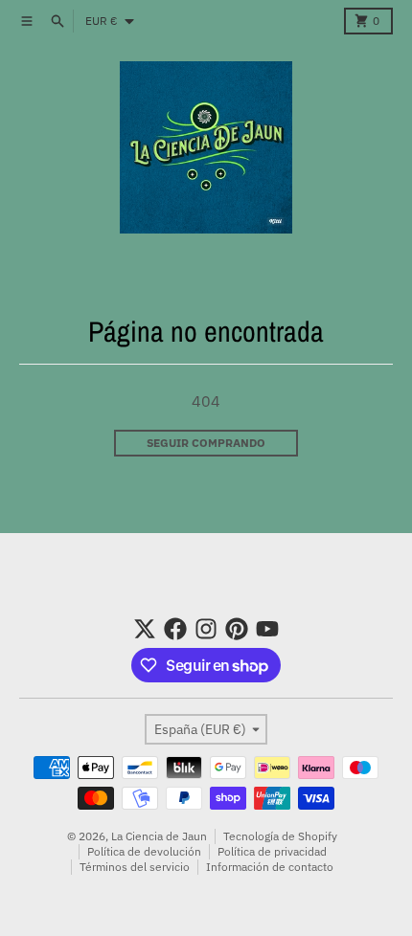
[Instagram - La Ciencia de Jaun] (206, 628)
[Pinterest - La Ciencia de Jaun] (236, 628)
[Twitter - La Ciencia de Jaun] (144, 628)
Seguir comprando (206, 442)
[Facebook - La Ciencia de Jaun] (175, 628)
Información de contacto (269, 866)
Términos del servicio (135, 866)
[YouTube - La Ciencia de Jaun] (267, 628)
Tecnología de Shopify (280, 836)
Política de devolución (144, 851)
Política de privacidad (272, 851)
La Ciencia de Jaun (159, 836)
